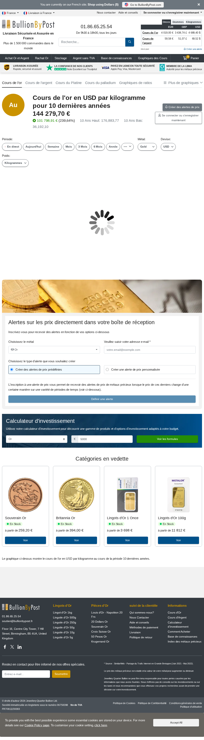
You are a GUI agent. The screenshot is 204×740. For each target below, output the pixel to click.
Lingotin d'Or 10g (64, 632)
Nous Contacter (139, 617)
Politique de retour (140, 637)
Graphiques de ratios (135, 83)
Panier (193, 57)
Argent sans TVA (84, 58)
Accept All (176, 722)
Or (16, 349)
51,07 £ (182, 38)
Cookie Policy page (37, 725)
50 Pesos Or (99, 636)
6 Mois (98, 146)
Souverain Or (15, 518)
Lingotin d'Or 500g (64, 617)
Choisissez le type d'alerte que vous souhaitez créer (41, 361)
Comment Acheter (179, 631)
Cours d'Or (174, 612)
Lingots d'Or (62, 605)
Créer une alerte (194, 49)
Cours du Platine (69, 83)
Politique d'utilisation (191, 706)
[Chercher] (129, 42)
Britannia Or (65, 518)
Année (113, 146)
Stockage (61, 58)
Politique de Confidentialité (152, 703)
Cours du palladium (100, 83)
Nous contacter (106, 12)
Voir (25, 540)
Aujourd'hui (33, 146)
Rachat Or (41, 58)
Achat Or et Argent (17, 58)
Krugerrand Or (100, 641)
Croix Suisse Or (101, 631)
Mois (69, 146)
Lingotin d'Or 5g (63, 637)
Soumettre (61, 673)
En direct (12, 146)
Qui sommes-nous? (141, 612)
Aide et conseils (128, 12)
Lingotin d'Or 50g (64, 627)
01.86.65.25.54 (11, 616)
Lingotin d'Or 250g (64, 622)
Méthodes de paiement (143, 627)
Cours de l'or (150, 32)
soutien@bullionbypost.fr (17, 621)
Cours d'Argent (177, 617)
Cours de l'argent (38, 83)
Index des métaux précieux (184, 641)
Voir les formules (167, 439)
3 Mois (82, 146)
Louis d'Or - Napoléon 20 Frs (107, 614)
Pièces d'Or (99, 605)
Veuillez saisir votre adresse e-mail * (127, 341)
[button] (183, 83)
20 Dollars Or (99, 621)
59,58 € (169, 38)
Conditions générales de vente (185, 703)
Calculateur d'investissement (178, 624)
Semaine (53, 146)
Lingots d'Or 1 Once (122, 518)
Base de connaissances (116, 58)
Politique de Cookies (124, 703)
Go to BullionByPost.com (145, 4)
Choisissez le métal (20, 341)
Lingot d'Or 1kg (62, 612)
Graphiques (152, 58)
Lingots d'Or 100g (172, 518)
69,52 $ (196, 38)
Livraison (135, 632)
